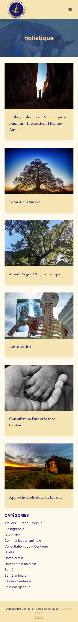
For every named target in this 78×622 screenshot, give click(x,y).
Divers (9, 552)
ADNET (39, 617)
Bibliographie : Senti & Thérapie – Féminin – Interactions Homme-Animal (37, 123)
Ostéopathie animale (20, 564)
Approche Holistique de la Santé (35, 497)
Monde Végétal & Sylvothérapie (35, 274)
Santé (9, 569)
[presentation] (39, 86)
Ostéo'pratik (14, 558)
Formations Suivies (25, 202)
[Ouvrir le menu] (69, 10)
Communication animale (23, 540)
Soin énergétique (17, 587)
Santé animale (15, 575)
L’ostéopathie (20, 346)
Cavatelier (12, 535)
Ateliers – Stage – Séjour (23, 523)
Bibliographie (14, 529)
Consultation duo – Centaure (26, 546)
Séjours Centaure (18, 581)
